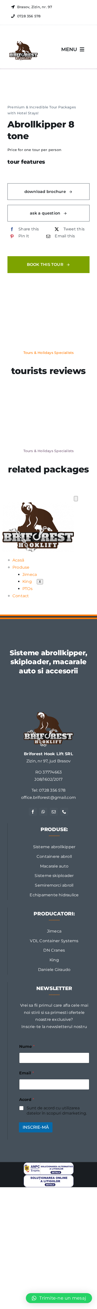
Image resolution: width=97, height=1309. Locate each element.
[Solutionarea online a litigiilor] (49, 1176)
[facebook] (33, 812)
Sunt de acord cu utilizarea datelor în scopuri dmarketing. (57, 1111)
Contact (20, 595)
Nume (27, 1046)
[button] (59, 1298)
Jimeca (29, 574)
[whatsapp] (43, 812)
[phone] (64, 812)
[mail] (54, 812)
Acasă (18, 560)
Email (26, 1073)
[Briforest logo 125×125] (23, 38)
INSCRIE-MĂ (36, 1127)
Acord (26, 1099)
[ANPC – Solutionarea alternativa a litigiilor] (49, 1164)
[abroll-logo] (48, 714)
